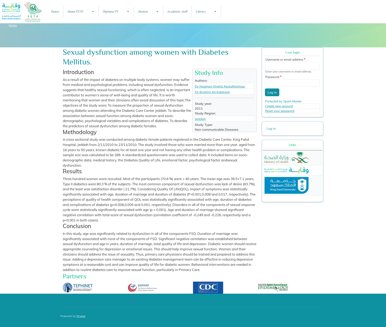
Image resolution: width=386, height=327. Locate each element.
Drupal (81, 316)
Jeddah (200, 119)
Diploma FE (110, 11)
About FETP (75, 11)
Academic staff (177, 11)
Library (201, 11)
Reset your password (279, 111)
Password (272, 77)
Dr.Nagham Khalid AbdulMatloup (220, 86)
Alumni (143, 11)
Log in (272, 92)
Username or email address (284, 59)
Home (55, 11)
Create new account (279, 106)
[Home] (22, 4)
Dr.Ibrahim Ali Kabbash (212, 92)
